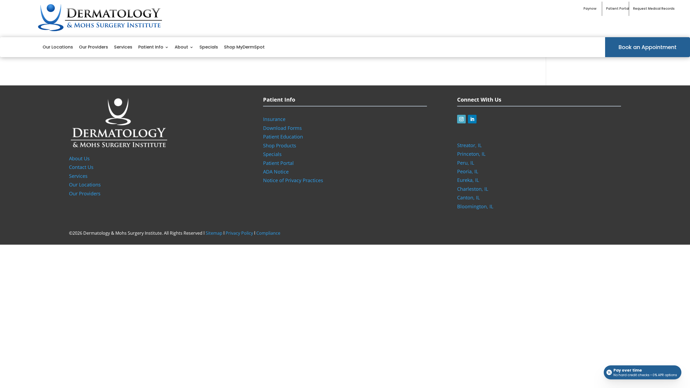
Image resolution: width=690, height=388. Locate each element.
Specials (208, 47)
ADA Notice (276, 171)
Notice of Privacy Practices (293, 180)
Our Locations (58, 47)
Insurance (274, 119)
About (181, 47)
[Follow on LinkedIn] (472, 119)
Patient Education (283, 136)
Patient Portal (278, 163)
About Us (79, 158)
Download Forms (282, 128)
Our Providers (93, 47)
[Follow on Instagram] (461, 119)
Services (123, 47)
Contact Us (81, 167)
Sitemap (214, 233)
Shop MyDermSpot (244, 47)
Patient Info (150, 47)
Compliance (268, 233)
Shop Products (279, 145)
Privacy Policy (239, 233)
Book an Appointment (648, 47)
